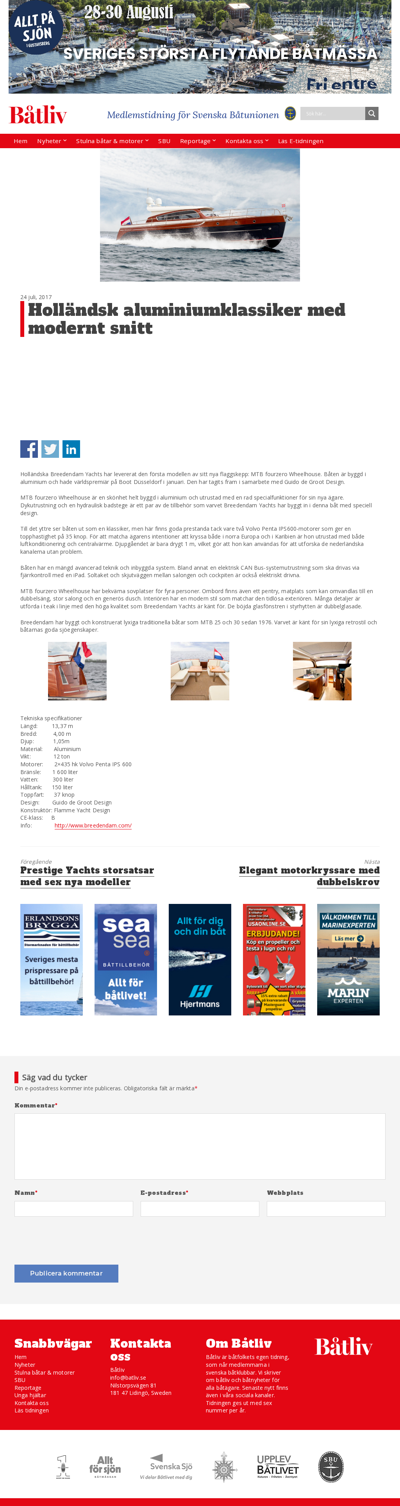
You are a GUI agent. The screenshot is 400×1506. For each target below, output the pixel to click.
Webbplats (285, 1193)
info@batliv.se (128, 1377)
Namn (26, 1193)
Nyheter (49, 141)
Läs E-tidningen (300, 141)
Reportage (195, 141)
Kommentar (36, 1105)
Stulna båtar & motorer (109, 141)
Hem (20, 141)
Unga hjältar (30, 1395)
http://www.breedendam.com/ (93, 825)
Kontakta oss (244, 141)
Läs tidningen (31, 1410)
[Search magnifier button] (372, 113)
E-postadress (164, 1193)
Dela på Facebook (29, 449)
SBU (164, 141)
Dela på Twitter (50, 449)
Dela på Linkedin (71, 449)
